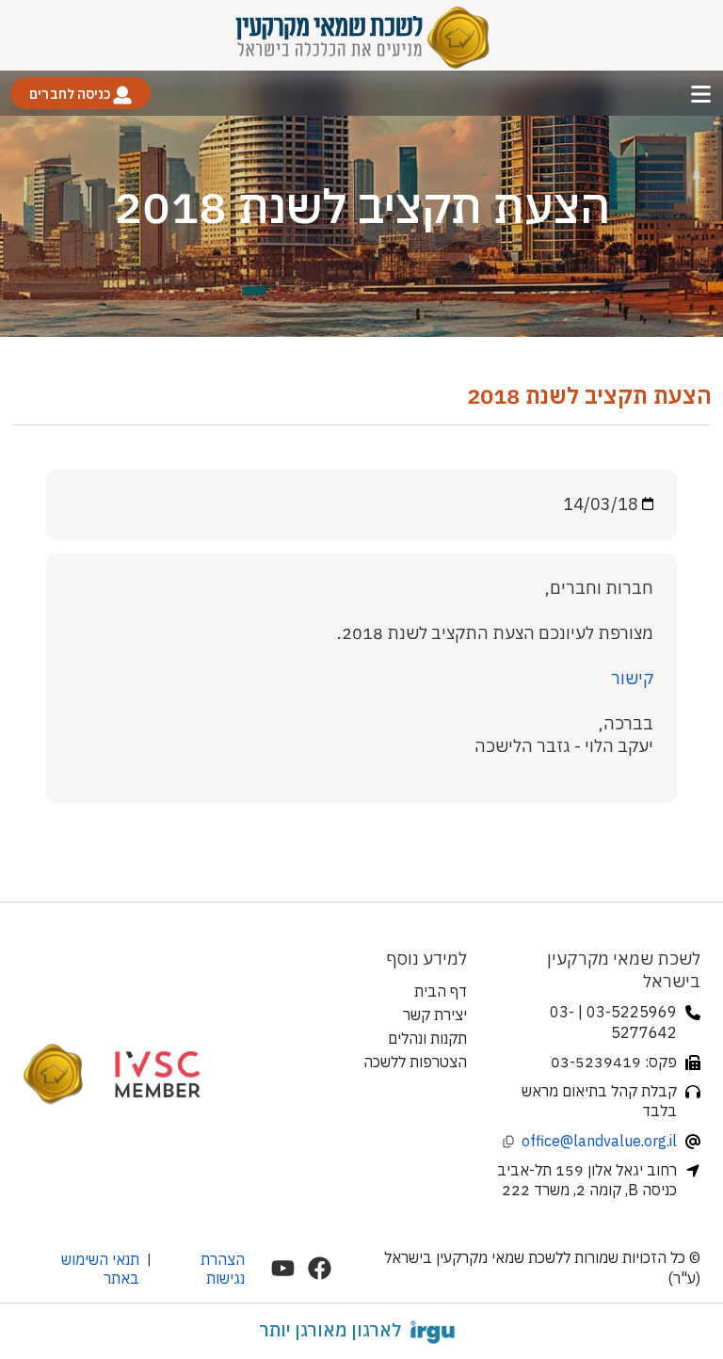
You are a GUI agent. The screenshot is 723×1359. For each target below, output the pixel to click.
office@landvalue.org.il (599, 1140)
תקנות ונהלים (427, 1038)
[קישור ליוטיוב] (283, 1268)
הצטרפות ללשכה (415, 1061)
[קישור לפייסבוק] (319, 1268)
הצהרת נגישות (223, 1268)
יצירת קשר (435, 1014)
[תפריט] (701, 93)
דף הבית (440, 991)
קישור (632, 678)
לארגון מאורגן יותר (330, 1330)
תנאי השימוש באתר (100, 1268)
